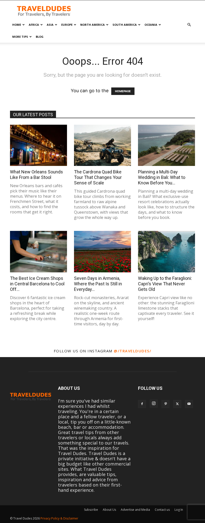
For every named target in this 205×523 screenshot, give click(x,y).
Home (16, 24)
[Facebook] (142, 404)
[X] (177, 404)
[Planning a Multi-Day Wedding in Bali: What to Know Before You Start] (166, 145)
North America (92, 24)
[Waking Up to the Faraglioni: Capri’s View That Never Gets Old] (166, 251)
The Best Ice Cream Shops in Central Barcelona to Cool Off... (37, 284)
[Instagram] (154, 404)
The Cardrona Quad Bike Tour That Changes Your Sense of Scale (98, 177)
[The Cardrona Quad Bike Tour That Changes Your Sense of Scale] (102, 145)
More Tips (20, 36)
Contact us (162, 510)
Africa (34, 24)
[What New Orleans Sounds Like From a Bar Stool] (38, 145)
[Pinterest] (166, 404)
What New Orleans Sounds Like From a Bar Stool (36, 174)
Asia (50, 24)
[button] (189, 24)
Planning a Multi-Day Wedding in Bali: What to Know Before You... (161, 177)
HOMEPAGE (123, 91)
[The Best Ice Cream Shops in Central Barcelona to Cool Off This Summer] (38, 251)
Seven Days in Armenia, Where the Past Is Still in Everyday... (98, 284)
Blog (40, 36)
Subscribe (91, 510)
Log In (178, 510)
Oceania (150, 24)
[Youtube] (189, 404)
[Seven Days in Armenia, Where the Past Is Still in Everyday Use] (102, 251)
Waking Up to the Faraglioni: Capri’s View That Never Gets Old (165, 284)
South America (124, 24)
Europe (66, 24)
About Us (109, 510)
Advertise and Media (135, 510)
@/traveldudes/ (132, 350)
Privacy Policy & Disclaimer (59, 518)
